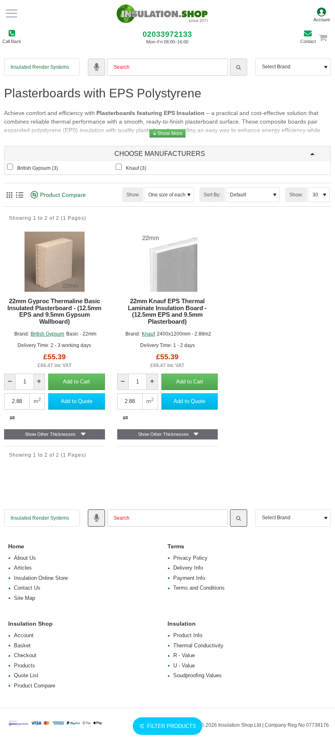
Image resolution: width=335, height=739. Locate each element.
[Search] (238, 67)
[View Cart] (326, 37)
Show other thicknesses (50, 434)
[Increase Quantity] (39, 382)
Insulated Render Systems (40, 67)
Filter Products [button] (171, 726)
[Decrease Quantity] (10, 382)
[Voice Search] (96, 67)
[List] (19, 195)
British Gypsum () (37, 168)
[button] (76, 382)
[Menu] (11, 13)
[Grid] (9, 195)
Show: (296, 195)
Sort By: (212, 195)
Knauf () (136, 168)
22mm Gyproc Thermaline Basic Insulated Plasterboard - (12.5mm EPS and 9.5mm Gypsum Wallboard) (54, 311)
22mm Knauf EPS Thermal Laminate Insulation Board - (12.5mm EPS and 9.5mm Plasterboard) (167, 311)
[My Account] (321, 13)
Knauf (148, 334)
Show (132, 195)
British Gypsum (47, 334)
